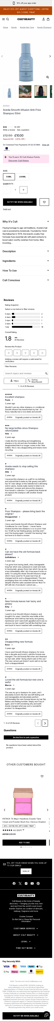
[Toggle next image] (50, 56)
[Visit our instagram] (26, 883)
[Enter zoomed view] (47, 77)
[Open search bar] (8, 19)
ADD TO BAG (24, 842)
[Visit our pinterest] (38, 883)
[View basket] (48, 19)
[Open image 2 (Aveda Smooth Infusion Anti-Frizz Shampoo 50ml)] (25, 91)
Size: (5, 171)
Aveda (14, 27)
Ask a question (23, 130)
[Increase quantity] (23, 189)
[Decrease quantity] (7, 189)
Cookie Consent (26, 917)
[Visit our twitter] (20, 883)
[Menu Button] (3, 19)
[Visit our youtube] (32, 883)
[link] (44, 19)
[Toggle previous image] (2, 56)
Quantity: (8, 184)
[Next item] (48, 810)
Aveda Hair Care (27, 27)
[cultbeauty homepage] (26, 19)
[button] (26, 121)
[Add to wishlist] (44, 202)
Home (5, 27)
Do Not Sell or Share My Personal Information (26, 920)
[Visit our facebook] (14, 883)
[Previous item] (5, 810)
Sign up (26, 871)
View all (45, 145)
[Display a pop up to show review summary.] (23, 830)
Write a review (9, 130)
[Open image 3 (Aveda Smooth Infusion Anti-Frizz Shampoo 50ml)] (40, 91)
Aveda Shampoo (44, 27)
